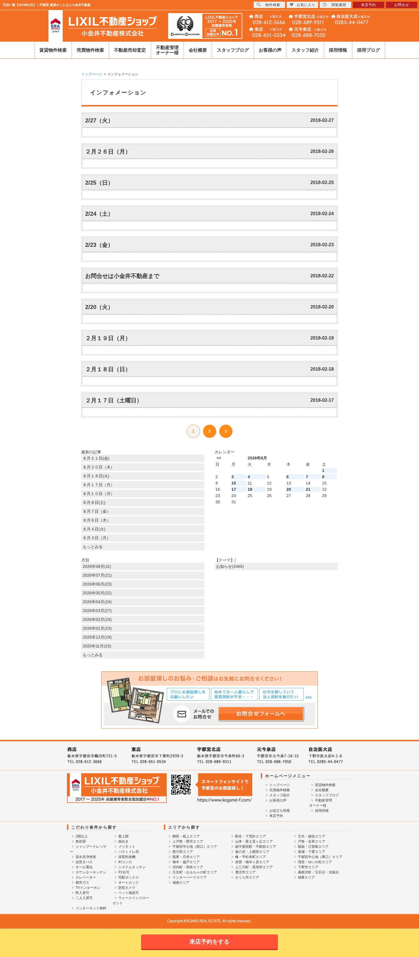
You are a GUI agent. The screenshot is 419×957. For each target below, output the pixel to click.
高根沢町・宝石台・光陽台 (318, 872)
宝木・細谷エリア (311, 836)
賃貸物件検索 (53, 50)
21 (308, 489)
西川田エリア (182, 852)
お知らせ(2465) (230, 566)
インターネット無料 (91, 908)
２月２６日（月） (108, 151)
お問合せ (401, 5)
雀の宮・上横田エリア (252, 852)
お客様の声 (270, 50)
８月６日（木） (97, 520)
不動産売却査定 (130, 50)
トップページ (279, 785)
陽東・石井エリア (186, 857)
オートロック (128, 883)
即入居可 (82, 893)
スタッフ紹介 (305, 50)
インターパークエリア (189, 877)
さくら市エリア (247, 877)
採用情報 (338, 50)
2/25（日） (99, 182)
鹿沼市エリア (245, 872)
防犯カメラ (126, 888)
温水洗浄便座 (86, 857)
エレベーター (86, 877)
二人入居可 (84, 898)
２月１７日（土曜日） (113, 400)
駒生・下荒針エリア (250, 836)
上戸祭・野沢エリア (187, 841)
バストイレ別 (128, 852)
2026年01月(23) (97, 628)
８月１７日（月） (99, 484)
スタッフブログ (233, 50)
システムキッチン (132, 867)
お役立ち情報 (279, 811)
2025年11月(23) (97, 646)
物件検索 (272, 5)
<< (219, 458)
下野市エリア (308, 867)
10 (233, 483)
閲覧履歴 (338, 5)
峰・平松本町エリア (250, 857)
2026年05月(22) (97, 593)
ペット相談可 (128, 893)
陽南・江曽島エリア (313, 847)
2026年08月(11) (97, 566)
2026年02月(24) (97, 619)
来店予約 (276, 816)
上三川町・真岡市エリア (254, 867)
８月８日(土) (94, 502)
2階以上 (82, 836)
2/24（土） (99, 214)
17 (233, 489)
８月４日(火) (94, 529)
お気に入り (306, 5)
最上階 (123, 836)
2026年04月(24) (97, 601)
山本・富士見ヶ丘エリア (254, 841)
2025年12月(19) (97, 637)
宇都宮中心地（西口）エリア (194, 847)
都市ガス (82, 883)
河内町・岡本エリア (187, 867)
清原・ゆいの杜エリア (315, 862)
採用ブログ (368, 50)
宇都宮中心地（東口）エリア (320, 857)
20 (288, 489)
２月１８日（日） (108, 369)
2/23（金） (99, 245)
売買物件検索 (90, 50)
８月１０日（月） (99, 493)
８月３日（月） (97, 538)
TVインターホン (88, 888)
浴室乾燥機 (126, 857)
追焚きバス (84, 862)
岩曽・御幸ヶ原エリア (252, 862)
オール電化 (84, 867)
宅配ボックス (128, 877)
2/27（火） (99, 120)
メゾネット (126, 847)
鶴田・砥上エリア (186, 836)
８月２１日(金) (96, 458)
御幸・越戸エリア (186, 862)
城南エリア (181, 883)
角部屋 (81, 841)
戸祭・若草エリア (311, 841)
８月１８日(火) (96, 476)
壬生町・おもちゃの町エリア (194, 872)
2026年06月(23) (97, 584)
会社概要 (198, 50)
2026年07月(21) (97, 575)
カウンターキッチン (91, 872)
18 (250, 489)
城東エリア (306, 877)
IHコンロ (125, 862)
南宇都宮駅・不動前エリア (255, 847)
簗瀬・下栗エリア (311, 852)
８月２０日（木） (99, 467)
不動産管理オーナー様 (167, 50)
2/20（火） (99, 307)
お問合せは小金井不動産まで (122, 276)
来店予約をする (209, 941)
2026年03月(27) (97, 610)
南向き (123, 841)
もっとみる (93, 546)
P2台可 (123, 872)
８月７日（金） (97, 511)
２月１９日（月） (108, 338)
